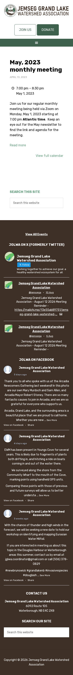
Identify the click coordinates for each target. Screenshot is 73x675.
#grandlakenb (36, 570)
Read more (18, 145)
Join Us (25, 30)
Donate (48, 30)
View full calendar (49, 156)
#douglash (30, 575)
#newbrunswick (15, 570)
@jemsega (35, 292)
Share (31, 425)
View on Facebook (14, 425)
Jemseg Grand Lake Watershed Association (36, 14)
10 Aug (50, 292)
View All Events (36, 234)
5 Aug (49, 336)
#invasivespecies (56, 570)
